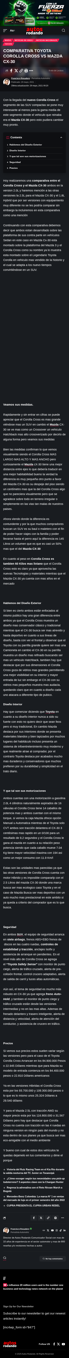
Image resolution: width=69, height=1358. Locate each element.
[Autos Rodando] (34, 31)
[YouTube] (52, 1231)
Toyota (8, 44)
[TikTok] (60, 1231)
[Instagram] (56, 1231)
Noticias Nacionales (46, 40)
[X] (48, 1231)
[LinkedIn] (64, 1231)
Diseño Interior (17, 150)
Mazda (8, 40)
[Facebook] (54, 1344)
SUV (20, 934)
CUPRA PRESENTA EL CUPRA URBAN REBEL (33, 1205)
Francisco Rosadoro (20, 78)
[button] (6, 30)
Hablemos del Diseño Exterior (25, 144)
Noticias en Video (24, 40)
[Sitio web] (43, 1231)
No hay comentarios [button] (54, 1259)
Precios (13, 168)
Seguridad (15, 162)
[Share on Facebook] (11, 70)
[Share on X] (16, 70)
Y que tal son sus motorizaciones (27, 156)
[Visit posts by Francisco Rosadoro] (6, 82)
